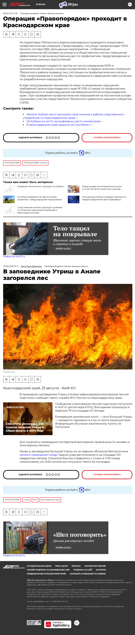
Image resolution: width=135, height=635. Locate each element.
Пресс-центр (61, 566)
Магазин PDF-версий (95, 566)
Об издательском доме (39, 566)
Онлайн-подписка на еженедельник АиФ (48, 570)
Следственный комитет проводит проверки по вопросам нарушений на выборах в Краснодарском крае (39, 210)
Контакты (101, 570)
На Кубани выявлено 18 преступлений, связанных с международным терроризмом (39, 198)
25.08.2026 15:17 (10, 266)
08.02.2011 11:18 (10, 13)
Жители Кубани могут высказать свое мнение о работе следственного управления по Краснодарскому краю (73, 116)
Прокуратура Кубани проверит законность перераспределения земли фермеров (104, 198)
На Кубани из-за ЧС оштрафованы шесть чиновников (63, 121)
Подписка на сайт (82, 570)
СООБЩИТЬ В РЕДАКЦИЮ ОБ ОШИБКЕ (88, 574)
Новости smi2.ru (14, 256)
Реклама (76, 566)
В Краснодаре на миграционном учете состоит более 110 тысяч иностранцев (102, 187)
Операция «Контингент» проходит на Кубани (40, 186)
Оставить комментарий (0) (107, 138)
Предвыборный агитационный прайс (46, 574)
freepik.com (9, 371)
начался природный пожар (38, 454)
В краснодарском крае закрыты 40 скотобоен (58, 124)
